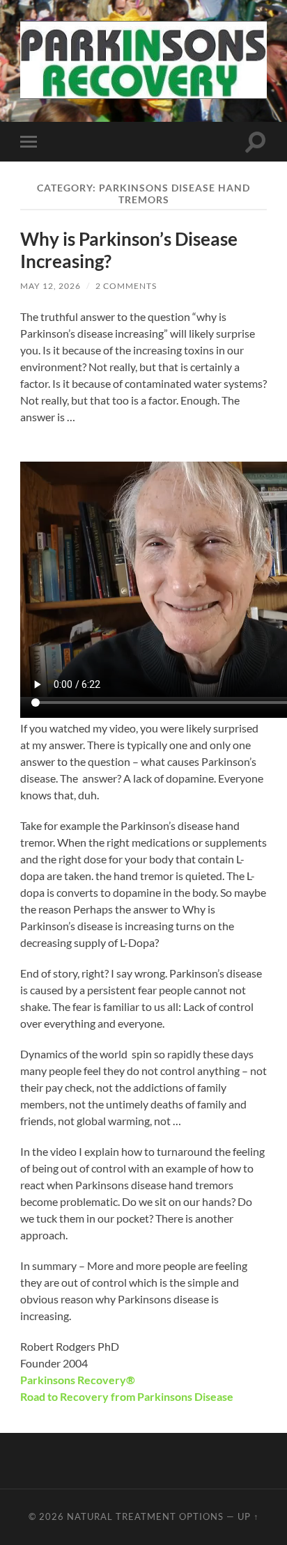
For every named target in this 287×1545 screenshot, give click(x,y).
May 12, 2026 (50, 286)
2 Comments (126, 286)
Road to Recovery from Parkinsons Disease (126, 1396)
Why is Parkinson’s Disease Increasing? (129, 250)
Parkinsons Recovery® (77, 1379)
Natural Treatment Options (145, 1516)
